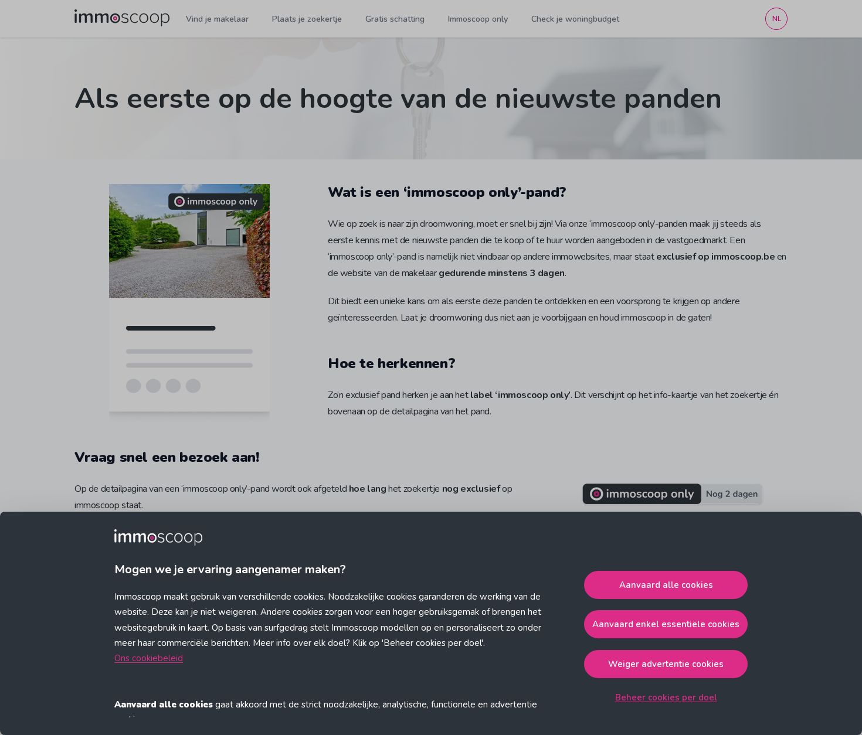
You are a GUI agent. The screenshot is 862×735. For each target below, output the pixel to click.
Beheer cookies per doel (666, 697)
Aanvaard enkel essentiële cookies (665, 624)
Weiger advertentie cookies (666, 664)
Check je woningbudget (575, 19)
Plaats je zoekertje (307, 19)
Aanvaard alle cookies (666, 585)
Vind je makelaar (217, 19)
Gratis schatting (395, 19)
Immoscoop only (478, 19)
